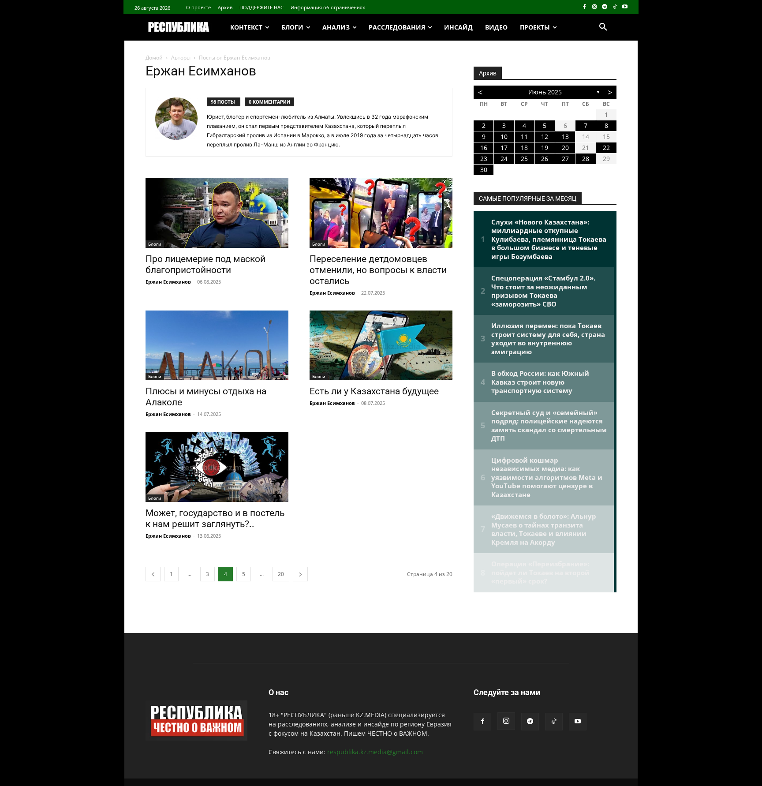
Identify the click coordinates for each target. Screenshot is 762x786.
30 (483, 169)
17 (504, 147)
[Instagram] (595, 7)
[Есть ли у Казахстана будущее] (381, 346)
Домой (154, 57)
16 (483, 147)
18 (524, 147)
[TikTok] (614, 7)
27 (565, 158)
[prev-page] (153, 574)
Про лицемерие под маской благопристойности (205, 264)
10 (504, 136)
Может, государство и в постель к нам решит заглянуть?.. (215, 518)
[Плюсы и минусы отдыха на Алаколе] (217, 346)
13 (565, 136)
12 (544, 136)
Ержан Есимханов (168, 281)
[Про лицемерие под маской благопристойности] (217, 213)
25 (524, 158)
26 (544, 158)
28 (585, 158)
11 (524, 136)
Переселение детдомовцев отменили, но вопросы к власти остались (378, 270)
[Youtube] (625, 7)
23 (483, 158)
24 (504, 158)
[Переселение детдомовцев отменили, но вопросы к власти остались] (381, 213)
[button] (603, 27)
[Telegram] (605, 7)
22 (606, 147)
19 (544, 147)
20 (281, 574)
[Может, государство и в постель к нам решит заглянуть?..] (217, 467)
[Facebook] (584, 7)
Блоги (154, 244)
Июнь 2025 (545, 92)
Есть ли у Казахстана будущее (374, 391)
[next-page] (300, 574)
